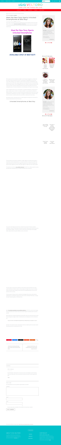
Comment (8, 386)
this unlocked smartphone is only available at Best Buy (17, 310)
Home (7, 13)
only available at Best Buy (20, 167)
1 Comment (15, 15)
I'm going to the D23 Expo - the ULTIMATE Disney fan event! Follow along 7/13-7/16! (31, 347)
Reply (9, 377)
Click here (15, 21)
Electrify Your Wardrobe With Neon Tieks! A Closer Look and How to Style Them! (14, 347)
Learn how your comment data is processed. (26, 424)
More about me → (52, 39)
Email (7, 401)
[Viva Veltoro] (30, 8)
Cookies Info (30, 436)
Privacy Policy (30, 438)
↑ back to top (31, 430)
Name (7, 397)
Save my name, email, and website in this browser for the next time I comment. (20, 407)
